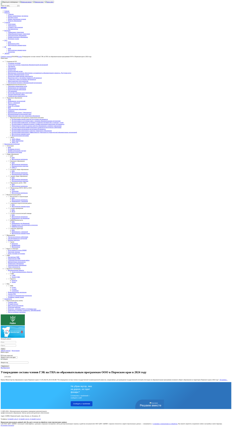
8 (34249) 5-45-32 (35, 419)
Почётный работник (14, 307)
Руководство (12, 69)
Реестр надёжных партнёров (17, 312)
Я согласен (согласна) (7, 425)
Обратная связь (39, 2)
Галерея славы (12, 302)
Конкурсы (15, 243)
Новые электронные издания (17, 19)
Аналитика (11, 52)
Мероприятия (11, 235)
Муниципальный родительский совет (19, 114)
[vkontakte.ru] (2, 354)
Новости (7, 12)
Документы (11, 66)
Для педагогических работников (18, 237)
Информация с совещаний (20, 201)
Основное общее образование (19, 169)
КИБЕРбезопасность (16, 220)
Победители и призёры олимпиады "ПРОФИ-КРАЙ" (24, 310)
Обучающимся (12, 91)
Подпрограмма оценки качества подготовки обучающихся (30, 119)
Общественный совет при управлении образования (24, 116)
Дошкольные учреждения (16, 32)
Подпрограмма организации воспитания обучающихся (29, 129)
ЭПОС (12, 137)
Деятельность (12, 25)
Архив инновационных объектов (22, 272)
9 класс (14, 287)
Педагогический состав (15, 71)
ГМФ (8, 255)
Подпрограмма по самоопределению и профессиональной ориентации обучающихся (38, 124)
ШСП (13, 211)
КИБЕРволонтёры (17, 226)
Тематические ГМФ (14, 258)
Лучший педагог (13, 304)
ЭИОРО (6, 53)
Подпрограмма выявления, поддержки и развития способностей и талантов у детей (37, 122)
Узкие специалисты (14, 267)
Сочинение (15, 290)
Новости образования (14, 21)
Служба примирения (16, 208)
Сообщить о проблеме (81, 404)
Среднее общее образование (19, 176)
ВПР (9, 107)
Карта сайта (50, 2)
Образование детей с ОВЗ (18, 183)
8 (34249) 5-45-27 (13, 419)
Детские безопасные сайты (16, 94)
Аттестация (10, 146)
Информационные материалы (17, 292)
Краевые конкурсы (14, 240)
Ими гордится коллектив (15, 305)
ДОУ (11, 156)
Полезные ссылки (13, 39)
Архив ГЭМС (16, 277)
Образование (12, 68)
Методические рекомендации (17, 45)
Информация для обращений (20, 218)
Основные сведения (14, 63)
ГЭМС (12, 274)
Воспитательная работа (14, 194)
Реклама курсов (13, 17)
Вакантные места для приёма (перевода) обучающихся (25, 78)
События (11, 14)
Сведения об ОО (12, 61)
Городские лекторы (14, 252)
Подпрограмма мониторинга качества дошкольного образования (32, 130)
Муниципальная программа (20, 135)
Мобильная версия (26, 2)
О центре (7, 22)
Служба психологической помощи (20, 213)
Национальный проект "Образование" (20, 112)
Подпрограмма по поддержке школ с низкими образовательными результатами (36, 121)
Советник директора (16, 228)
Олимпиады (8, 299)
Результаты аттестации (15, 152)
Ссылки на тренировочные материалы (20, 295)
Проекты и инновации (14, 268)
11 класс (14, 289)
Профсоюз (11, 111)
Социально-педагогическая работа (21, 203)
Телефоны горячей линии (16, 297)
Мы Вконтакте (5, 368)
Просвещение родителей (12, 144)
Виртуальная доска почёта (15, 300)
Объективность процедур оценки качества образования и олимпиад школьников (37, 126)
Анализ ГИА (12, 294)
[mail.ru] (1, 354)
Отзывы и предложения (15, 27)
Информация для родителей (16, 101)
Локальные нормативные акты (17, 86)
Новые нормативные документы (18, 16)
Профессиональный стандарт (17, 150)
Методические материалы (20, 159)
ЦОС (6, 40)
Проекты (13, 279)
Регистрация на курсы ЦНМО (17, 250)
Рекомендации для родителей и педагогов (25, 225)
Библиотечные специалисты (17, 262)
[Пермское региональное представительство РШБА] (13, 325)
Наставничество (13, 29)
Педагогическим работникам (17, 89)
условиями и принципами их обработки (165, 424)
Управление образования (14, 98)
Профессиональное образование (18, 37)
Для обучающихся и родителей (17, 238)
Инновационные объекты (16, 270)
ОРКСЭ (14, 167)
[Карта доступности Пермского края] (13, 337)
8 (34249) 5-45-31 (24, 419)
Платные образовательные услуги (18, 74)
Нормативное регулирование (17, 88)
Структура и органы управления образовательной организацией (28, 65)
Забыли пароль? (6, 350)
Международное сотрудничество (18, 81)
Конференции (16, 245)
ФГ (5, 47)
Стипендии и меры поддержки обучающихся (22, 79)
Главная (6, 11)
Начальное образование (17, 161)
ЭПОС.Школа (16, 139)
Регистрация (15, 350)
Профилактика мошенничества (17, 96)
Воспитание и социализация (19, 196)
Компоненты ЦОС (13, 43)
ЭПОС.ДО (15, 142)
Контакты (7, 30)
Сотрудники (12, 24)
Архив (12, 242)
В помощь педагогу (14, 149)
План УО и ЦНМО (14, 106)
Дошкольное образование (16, 263)
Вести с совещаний (14, 103)
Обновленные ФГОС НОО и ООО (21, 188)
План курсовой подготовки (16, 253)
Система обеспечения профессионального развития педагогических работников (36, 127)
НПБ (9, 42)
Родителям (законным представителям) (20, 93)
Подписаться (5, 366)
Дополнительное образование (17, 35)
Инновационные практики (20, 166)
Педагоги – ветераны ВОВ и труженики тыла (22, 309)
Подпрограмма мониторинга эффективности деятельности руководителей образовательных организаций (44, 132)
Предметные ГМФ (13, 257)
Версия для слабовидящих (10, 2)
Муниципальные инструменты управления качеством (27, 117)
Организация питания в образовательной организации (25, 83)
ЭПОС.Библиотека (17, 140)
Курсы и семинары (12, 248)
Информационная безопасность (16, 84)
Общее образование (13, 154)
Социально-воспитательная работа (18, 260)
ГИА (8, 284)
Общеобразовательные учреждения (19, 34)
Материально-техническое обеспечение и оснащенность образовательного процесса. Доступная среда (39, 73)
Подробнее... (224, 380)
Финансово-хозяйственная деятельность (20, 76)
